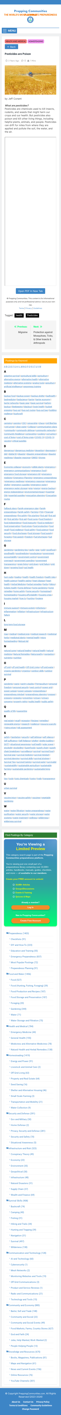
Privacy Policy (42, 1402)
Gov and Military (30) (21, 1119)
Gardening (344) (18, 1009)
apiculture (50, 383)
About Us (16, 1402)
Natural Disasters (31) (22, 1183)
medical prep (24, 634)
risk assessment (24, 727)
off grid (7, 667)
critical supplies (19, 441)
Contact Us (28, 1402)
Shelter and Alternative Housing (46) (28, 1090)
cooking (41, 434)
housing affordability (28, 595)
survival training (24, 762)
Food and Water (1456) (20, 974)
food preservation (12, 526)
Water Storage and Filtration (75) (27, 1020)
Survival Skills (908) (18, 1200)
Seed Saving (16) (19, 1084)
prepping (17, 698)
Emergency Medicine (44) (23, 1032)
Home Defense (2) (20, 1125)
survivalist (51, 762)
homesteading (10, 595)
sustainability (11, 765)
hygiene (39, 598)
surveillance (26, 751)
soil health (36, 744)
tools (11, 778)
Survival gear (10, 755)
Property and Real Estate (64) (25, 1078)
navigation (49, 654)
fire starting (33, 515)
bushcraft (18, 413)
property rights (20, 701)
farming (34, 512)
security (25, 737)
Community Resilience (14, 434)
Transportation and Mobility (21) (26, 1102)
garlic (31, 550)
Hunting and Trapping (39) (23, 1229)
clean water (21, 427)
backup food (10, 396)
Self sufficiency (11, 741)
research (25, 724)
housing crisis (45, 595)
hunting (30, 598)
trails (39, 778)
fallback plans (10, 508)
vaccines (36, 797)
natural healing (24, 650)
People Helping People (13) (24, 1346)
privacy (37, 698)
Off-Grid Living (33, 667)
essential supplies (17, 495)
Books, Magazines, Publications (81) (29, 1357)
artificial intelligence (13, 386)
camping (8, 423)
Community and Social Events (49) (28, 1322)
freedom (29, 537)
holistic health (10, 588)
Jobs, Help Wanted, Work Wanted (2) (29, 1340)
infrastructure (33, 611)
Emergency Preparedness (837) (26, 956)
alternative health (30, 379)
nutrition (17, 658)
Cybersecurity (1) (19, 1264)
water (6, 810)
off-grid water (47, 667)
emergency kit (34, 474)
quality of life (10, 711)
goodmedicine (22, 553)
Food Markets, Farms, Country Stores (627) (32, 1328)
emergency (50, 467)
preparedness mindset (14, 694)
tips (5, 778)
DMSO (35, 457)
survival (36, 751)
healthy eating (24, 581)
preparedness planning (36, 694)
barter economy (43, 399)
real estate (9, 720)
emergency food (38, 470)
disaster (21, 454)
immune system (27, 608)
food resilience (16, 530)
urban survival (10, 788)
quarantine (22, 711)
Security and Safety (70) (22, 1136)
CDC (24, 423)
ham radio (8, 577)
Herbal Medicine (18, 584)
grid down (33, 564)
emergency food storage (15, 474)
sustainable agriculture (29, 765)
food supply (46, 533)
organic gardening (12, 671)
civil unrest (10, 427)
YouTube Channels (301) (23, 1381)
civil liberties (51, 423)
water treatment (20, 818)
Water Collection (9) (21, 1107)
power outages (25, 691)
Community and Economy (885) (24, 1305)
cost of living (10, 437)
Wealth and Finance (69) (22, 1195)
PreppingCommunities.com (32, 1393)
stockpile (8, 748)
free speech (18, 537)
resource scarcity (48, 724)
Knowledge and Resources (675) (24, 1351)
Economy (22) (18, 1160)
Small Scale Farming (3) (22, 1096)
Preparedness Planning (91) (24, 968)
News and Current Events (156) (26, 1369)
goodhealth (9, 553)
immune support (11, 608)
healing (18, 577)
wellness (33, 818)
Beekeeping (17, 406)
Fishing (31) (16, 1218)
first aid (43, 515)
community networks (45, 430)
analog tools (38, 383)
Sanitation (16, 737)
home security (32, 591)
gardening (8, 550)
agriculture (43, 376)
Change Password (30, 1409)
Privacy (28, 308)
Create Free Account (30, 920)
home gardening (39, 588)
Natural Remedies (21, 654)
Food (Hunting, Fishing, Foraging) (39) (29, 985)
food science (42, 530)
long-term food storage (14, 624)
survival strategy (41, 758)
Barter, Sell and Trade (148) (24, 1311)
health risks (50, 577)
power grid (47, 687)
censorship (32, 423)
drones (42, 457)
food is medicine (45, 523)
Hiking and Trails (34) (21, 1224)
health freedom (37, 577)
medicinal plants (18, 637)
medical (13, 634)
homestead (46, 591)
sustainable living (42, 769)
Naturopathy (37, 654)
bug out (17, 410)
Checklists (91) (18, 939)
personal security (21, 687)
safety (7, 737)
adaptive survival (12, 376)
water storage (36, 814)
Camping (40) (17, 1212)
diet (5, 454)
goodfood (50, 550)
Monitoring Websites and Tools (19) (28, 1276)
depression (50, 450)
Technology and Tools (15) (24, 1299)
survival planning (12, 758)
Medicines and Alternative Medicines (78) (31, 1043)
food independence (12, 523)
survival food (48, 751)
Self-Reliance (25, 741)
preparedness (39, 691)
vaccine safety (24, 797)
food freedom (45, 519)
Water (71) (16, 1014)
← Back (11, 46)
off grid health (18, 667)
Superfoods (30, 748)
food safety (30, 530)
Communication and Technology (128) (27, 1253)
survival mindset (41, 755)
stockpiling (18, 748)
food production (40, 526)
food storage (34, 533)
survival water (39, 762)
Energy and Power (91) (22, 1061)
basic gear (24, 403)
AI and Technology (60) (22, 1258)
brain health (38, 406)
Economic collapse (12, 467)
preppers (8, 698)
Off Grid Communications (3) (25, 1282)
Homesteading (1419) (19, 1055)
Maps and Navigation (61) (23, 1363)
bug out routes (28, 410)
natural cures (10, 650)
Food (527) (16, 980)
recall (17, 720)
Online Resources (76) (22, 1375)
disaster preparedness (37, 454)
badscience (22, 399)
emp (31, 488)
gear (38, 550)
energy (37, 488)
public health (34, 701)
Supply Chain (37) (19, 1189)
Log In (30, 907)
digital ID (13, 454)
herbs (45, 584)
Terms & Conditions (18, 1405)
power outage (10, 691)
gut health (28, 567)
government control (27, 557)
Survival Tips (10, 762)
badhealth (50, 396)
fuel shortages (40, 537)
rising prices (10, 727)
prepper (51, 694)
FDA (42, 512)
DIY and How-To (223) (21, 945)
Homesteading (36, 41)
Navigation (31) (18, 1235)
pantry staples (27, 684)
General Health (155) (21, 1038)
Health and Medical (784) (21, 1026)
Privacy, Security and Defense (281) (28, 1131)
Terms (21, 308)
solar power (48, 744)
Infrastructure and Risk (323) (23, 1148)
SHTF (6, 744)
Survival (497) (17, 1241)
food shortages (20, 533)
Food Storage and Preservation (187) (29, 997)
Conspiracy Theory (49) (22, 1154)
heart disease (39, 581)
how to (23, 598)
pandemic (8, 684)
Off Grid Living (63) (20, 1073)
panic (16, 684)
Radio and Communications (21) (27, 1293)
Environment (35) (19, 1166)
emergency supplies (21, 485)
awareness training (32, 386)
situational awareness (20, 744)
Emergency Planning (22, 478)
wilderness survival (12, 821)
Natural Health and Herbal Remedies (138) (31, 1049)
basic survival (37, 403)
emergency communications (17, 470)
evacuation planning (35, 495)
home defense (24, 588)
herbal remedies (34, 584)
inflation (21, 611)
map (6, 634)
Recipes (34, 720)
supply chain (42, 748)
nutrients (8, 658)
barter (31, 399)
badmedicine (10, 399)
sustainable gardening (23, 769)
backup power (23, 396)
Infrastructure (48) (20, 1177)
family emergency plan (28, 508)
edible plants (38, 467)
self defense (35, 737)
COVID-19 (39, 437)
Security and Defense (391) (22, 1113)
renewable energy (12, 724)
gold (43, 550)
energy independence (13, 492)
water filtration (17, 810)
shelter (35, 741)
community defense (26, 430)
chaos (41, 423)
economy (26, 467)
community (10, 430)
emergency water (39, 485)
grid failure (45, 564)
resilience (35, 724)
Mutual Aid (23, 641)
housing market (11, 598)
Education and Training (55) (24, 950)
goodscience (36, 553)
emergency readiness (14, 481)
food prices (27, 526)
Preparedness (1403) (19, 933)
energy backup (48, 488)
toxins (33, 778)
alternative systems (22, 383)
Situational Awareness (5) (23, 1142)
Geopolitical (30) (19, 1171)
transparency (49, 778)
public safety (47, 701)
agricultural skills (28, 376)
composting (30, 434)
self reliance (48, 737)
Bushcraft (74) (18, 1206)
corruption (51, 434)
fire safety (22, 515)
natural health (39, 650)
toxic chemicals (22, 778)
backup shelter (38, 396)
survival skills (27, 758)
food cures (33, 519)
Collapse (32, 427)
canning (17, 423)
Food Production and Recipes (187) (28, 991)
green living (23, 564)
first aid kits (13, 519)
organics (26, 671)
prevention (28, 698)
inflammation (10, 611)
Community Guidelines (41, 1405)
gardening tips (21, 550)
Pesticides (32, 315)
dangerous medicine (24, 450)
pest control (35, 687)
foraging (8, 537)
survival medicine (25, 755)
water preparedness (35, 810)
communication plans (47, 427)
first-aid (23, 519)
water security (22, 814)
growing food (17, 567)
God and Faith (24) (20, 1334)
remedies (44, 720)
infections (40, 608)
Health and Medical (16, 41)
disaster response (22, 457)
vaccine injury (10, 797)
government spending (24, 560)
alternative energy (12, 379)
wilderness (43, 818)
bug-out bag (42, 410)
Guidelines (37, 308)
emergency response (35, 481)
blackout (28, 406)
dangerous (9, 450)
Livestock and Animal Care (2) (26, 1067)
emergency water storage (15, 488)
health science (10, 581)
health (25, 577)
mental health (33, 637)
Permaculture (41, 684)
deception (39, 450)
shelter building (46, 741)
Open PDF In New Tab (30, 291)
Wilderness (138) (19, 1247)
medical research (38, 634)
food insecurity (29, 523)
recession (25, 720)
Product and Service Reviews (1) (26, 1288)
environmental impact (35, 492)
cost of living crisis (25, 437)
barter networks (11, 403)
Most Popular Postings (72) (24, 962)
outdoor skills (37, 671)
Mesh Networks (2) (20, 1270)
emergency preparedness (45, 478)
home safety (19, 591)
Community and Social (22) (24, 1317)
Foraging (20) (17, 1003)
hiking (52, 584)
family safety (24, 512)
